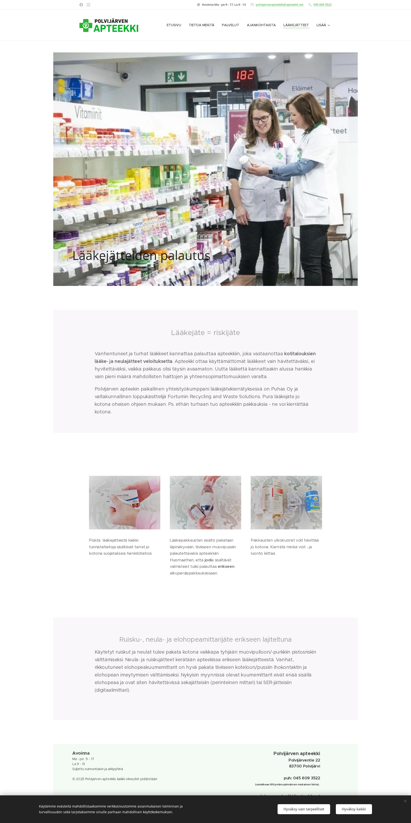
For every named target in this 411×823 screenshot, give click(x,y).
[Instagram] (88, 5)
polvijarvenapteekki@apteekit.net (279, 4)
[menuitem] (175, 25)
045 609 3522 (322, 4)
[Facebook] (81, 5)
